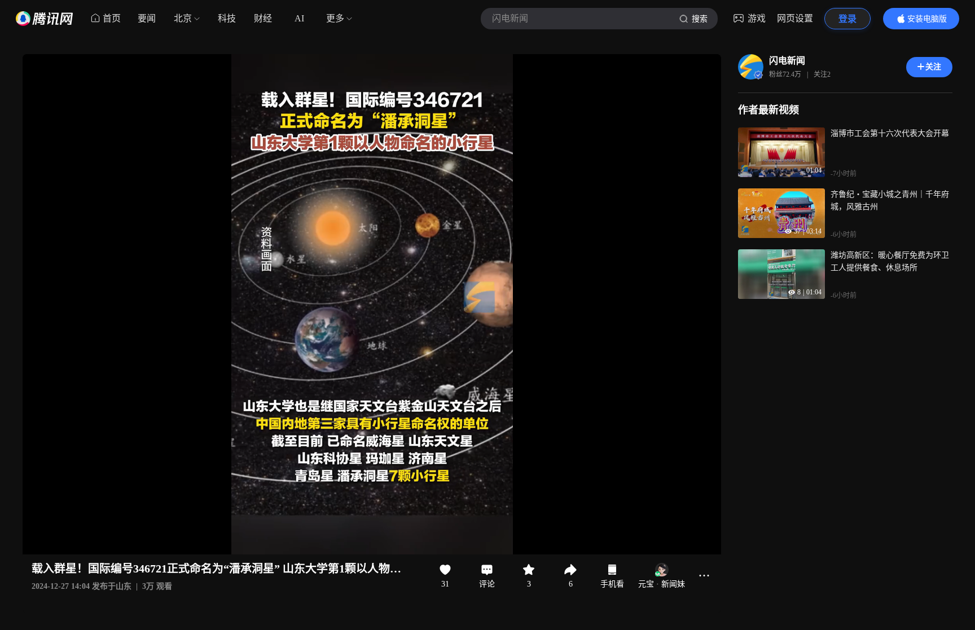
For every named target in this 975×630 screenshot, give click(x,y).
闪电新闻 (787, 60)
